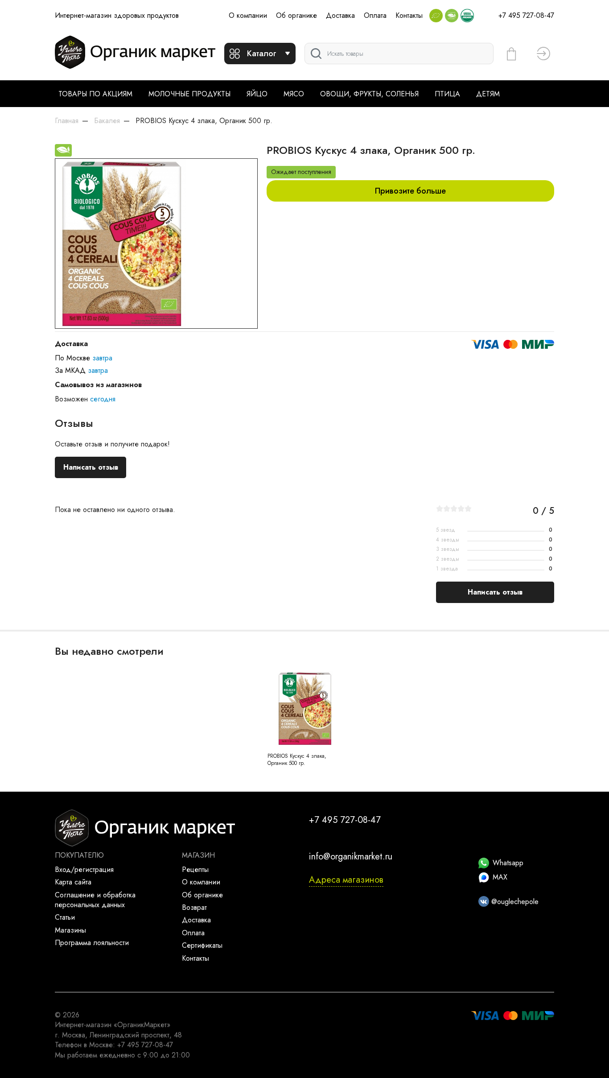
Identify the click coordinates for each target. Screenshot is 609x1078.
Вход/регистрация (84, 869)
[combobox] (399, 53)
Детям (488, 94)
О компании (248, 15)
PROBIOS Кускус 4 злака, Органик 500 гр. (296, 760)
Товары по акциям (95, 94)
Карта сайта (73, 882)
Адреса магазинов (346, 879)
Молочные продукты (189, 94)
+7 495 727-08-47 (526, 15)
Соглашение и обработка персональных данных (95, 900)
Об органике (296, 15)
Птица (447, 94)
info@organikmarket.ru (350, 856)
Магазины (70, 930)
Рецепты (195, 869)
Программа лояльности (92, 943)
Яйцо (257, 94)
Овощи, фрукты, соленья (369, 94)
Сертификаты (202, 945)
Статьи (65, 917)
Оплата (375, 15)
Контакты (409, 15)
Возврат (194, 907)
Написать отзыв (90, 467)
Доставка (340, 15)
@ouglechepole (514, 901)
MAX (500, 877)
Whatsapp (508, 863)
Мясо (294, 94)
